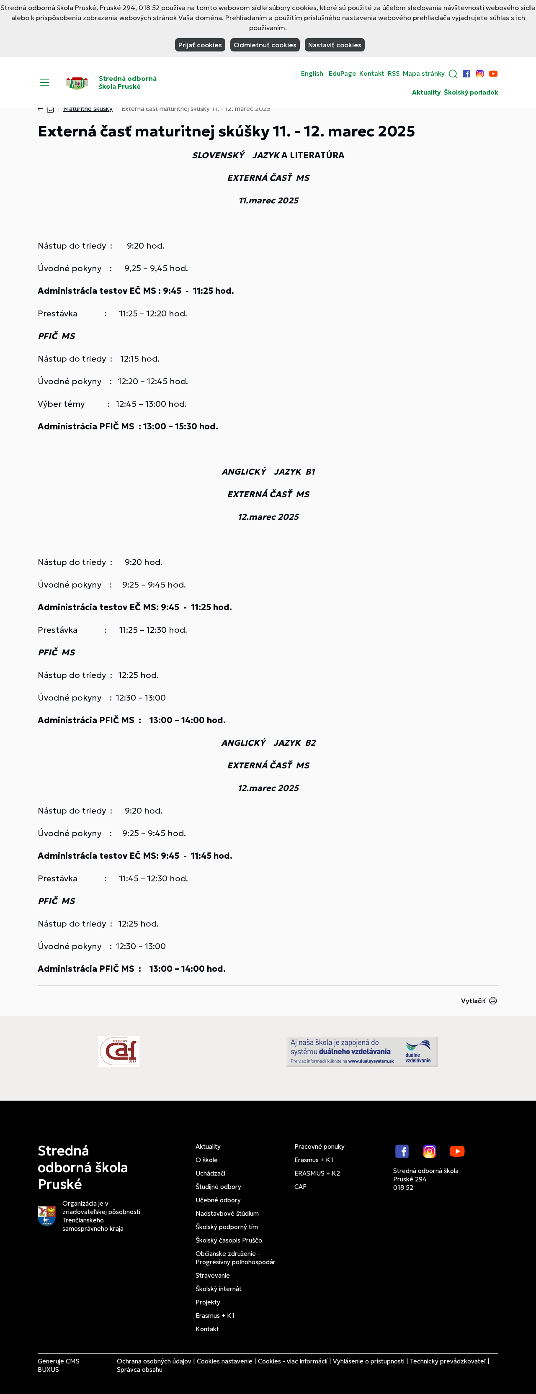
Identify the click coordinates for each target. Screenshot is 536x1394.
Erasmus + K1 (215, 1316)
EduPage (342, 73)
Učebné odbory (218, 1200)
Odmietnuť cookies (265, 45)
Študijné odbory (218, 1187)
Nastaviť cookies (334, 45)
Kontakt (371, 73)
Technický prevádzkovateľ (448, 1361)
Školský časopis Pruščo (229, 1240)
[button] (453, 74)
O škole (207, 1160)
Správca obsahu (139, 1369)
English (312, 73)
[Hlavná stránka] (50, 109)
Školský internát (219, 1289)
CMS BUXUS (59, 1365)
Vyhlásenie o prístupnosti (369, 1361)
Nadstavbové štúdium (227, 1213)
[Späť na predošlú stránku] (42, 109)
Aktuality (426, 92)
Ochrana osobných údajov (154, 1361)
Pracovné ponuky (319, 1146)
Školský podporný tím (227, 1227)
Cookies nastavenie (225, 1361)
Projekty (208, 1302)
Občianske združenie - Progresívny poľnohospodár (236, 1258)
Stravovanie (213, 1275)
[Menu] (45, 82)
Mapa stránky (424, 73)
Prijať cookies (200, 45)
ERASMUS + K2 (317, 1173)
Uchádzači (210, 1173)
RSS (393, 73)
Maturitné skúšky (88, 109)
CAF (300, 1187)
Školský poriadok (471, 92)
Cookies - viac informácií (292, 1361)
